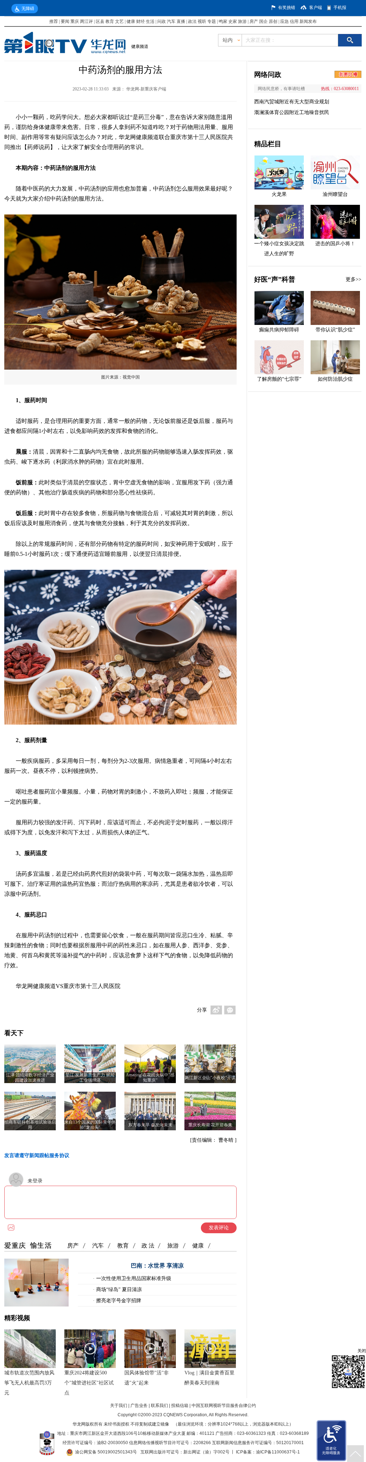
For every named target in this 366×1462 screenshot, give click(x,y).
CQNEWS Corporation (185, 1414)
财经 (140, 21)
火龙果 (279, 194)
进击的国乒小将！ (335, 243)
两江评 (86, 21)
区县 (100, 21)
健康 (131, 21)
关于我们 (118, 1405)
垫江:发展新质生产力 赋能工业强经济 (90, 1077)
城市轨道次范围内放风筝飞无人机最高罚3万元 (29, 1383)
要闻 (65, 21)
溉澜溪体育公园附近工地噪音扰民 (291, 112)
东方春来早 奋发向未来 (150, 1124)
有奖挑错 (286, 7)
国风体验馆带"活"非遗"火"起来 (146, 1378)
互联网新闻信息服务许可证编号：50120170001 (258, 1442)
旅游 (242, 21)
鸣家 (223, 21)
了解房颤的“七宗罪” (279, 379)
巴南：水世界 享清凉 (157, 1266)
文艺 (119, 21)
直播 (181, 21)
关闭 (361, 1350)
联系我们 (159, 1405)
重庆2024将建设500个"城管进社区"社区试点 (89, 1383)
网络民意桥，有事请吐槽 (281, 88)
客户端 (315, 7)
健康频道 (139, 46)
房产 (253, 21)
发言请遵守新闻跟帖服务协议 (36, 1155)
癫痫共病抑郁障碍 (279, 329)
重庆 (74, 21)
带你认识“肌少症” (335, 329)
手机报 (339, 7)
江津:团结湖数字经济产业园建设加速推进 (30, 1077)
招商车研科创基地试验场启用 (30, 1125)
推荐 (53, 21)
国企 (263, 21)
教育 (109, 21)
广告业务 (139, 1405)
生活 (150, 21)
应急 (284, 21)
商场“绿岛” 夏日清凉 (118, 1289)
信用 (294, 21)
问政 (162, 21)
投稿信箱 (179, 1405)
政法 (192, 21)
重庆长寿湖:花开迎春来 (210, 1124)
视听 (202, 21)
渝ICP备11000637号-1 (278, 1451)
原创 (273, 21)
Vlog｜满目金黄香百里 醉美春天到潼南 (209, 1378)
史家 (232, 21)
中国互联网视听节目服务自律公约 (224, 1405)
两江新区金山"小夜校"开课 (210, 1077)
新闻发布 (308, 21)
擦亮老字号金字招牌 (118, 1300)
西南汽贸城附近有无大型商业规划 (291, 101)
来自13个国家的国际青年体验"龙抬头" (90, 1125)
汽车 (171, 21)
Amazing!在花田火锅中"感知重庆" (150, 1077)
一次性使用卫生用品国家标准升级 (133, 1278)
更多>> (353, 279)
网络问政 (267, 74)
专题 (211, 21)
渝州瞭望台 (335, 194)
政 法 (148, 1246)
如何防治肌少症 (335, 379)
